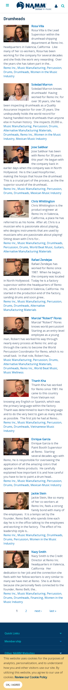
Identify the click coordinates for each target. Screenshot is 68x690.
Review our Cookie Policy (31, 677)
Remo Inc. (9, 68)
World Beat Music (41, 247)
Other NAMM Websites (20, 653)
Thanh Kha (38, 381)
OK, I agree (13, 684)
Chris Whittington (43, 201)
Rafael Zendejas (41, 260)
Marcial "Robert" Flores (46, 318)
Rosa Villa (37, 26)
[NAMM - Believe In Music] (34, 9)
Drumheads (21, 72)
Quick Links (12, 633)
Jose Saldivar (39, 147)
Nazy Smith (38, 552)
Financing (37, 598)
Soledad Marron (41, 84)
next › (38, 611)
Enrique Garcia (40, 439)
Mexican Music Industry (31, 139)
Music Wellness (13, 372)
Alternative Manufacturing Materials (27, 130)
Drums (7, 72)
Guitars (59, 247)
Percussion (54, 68)
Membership (13, 641)
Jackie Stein (38, 493)
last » (53, 611)
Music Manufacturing (31, 68)
